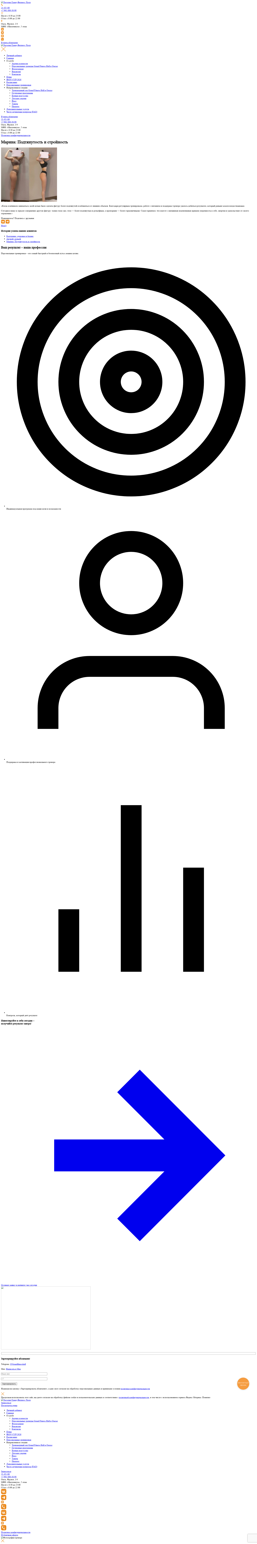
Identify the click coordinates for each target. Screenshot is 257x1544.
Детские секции (19, 98)
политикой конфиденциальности (134, 1397)
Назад (3, 225)
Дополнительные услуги (17, 109)
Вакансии (16, 71)
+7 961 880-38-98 (8, 10)
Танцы (15, 103)
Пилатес (15, 106)
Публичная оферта (9, 1535)
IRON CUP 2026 (13, 79)
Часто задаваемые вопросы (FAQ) (21, 111)
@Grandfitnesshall (18, 1364)
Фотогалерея (17, 69)
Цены (9, 77)
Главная (10, 58)
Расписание (11, 82)
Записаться (6, 1402)
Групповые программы (22, 93)
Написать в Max (13, 1369)
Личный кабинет (14, 55)
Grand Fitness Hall (35, 66)
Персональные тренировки (18, 85)
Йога (14, 101)
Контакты (16, 74)
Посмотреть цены (9, 1405)
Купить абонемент (9, 42)
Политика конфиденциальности (15, 135)
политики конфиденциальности (135, 1388)
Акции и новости (20, 63)
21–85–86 (5, 7)
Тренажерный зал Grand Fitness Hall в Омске (32, 90)
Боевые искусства (20, 95)
